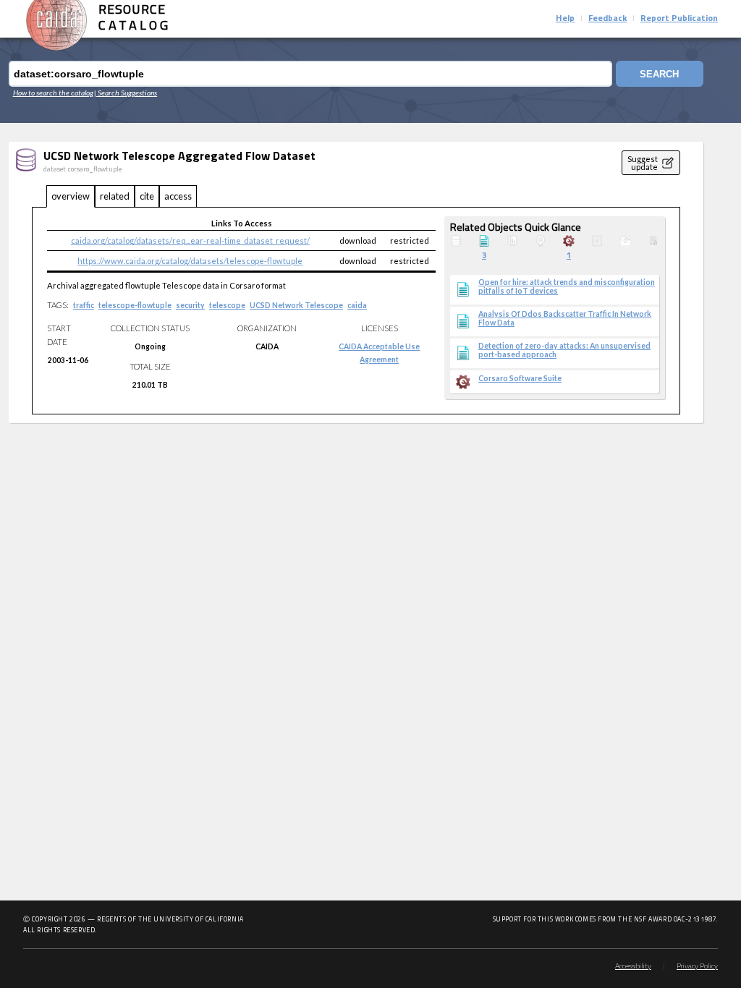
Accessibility (633, 967)
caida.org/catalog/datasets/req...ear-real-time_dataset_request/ (190, 240)
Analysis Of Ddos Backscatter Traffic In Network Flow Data (564, 318)
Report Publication (679, 18)
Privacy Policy (697, 967)
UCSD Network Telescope (296, 305)
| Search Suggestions (125, 92)
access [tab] (178, 196)
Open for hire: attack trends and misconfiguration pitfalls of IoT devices (566, 286)
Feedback (607, 18)
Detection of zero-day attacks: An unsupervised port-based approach (564, 350)
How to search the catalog (53, 92)
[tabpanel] (356, 311)
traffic (83, 305)
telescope (227, 305)
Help (565, 18)
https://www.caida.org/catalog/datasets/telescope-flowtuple (189, 260)
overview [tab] (70, 196)
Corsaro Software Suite (520, 378)
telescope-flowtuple (135, 305)
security (190, 305)
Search (659, 74)
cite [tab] (147, 196)
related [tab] (115, 196)
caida (357, 305)
